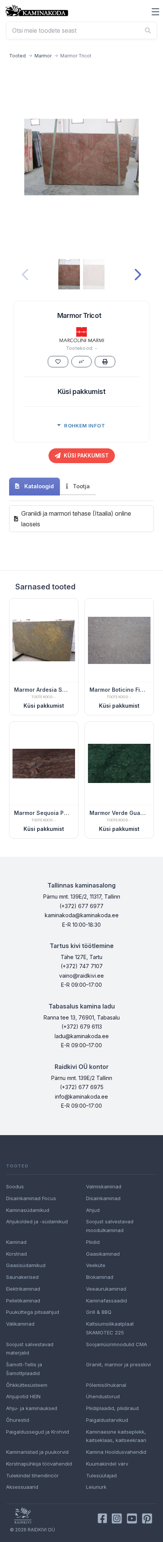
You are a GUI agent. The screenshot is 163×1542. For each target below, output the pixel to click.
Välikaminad (20, 1324)
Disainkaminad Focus (31, 1198)
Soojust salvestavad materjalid (29, 1348)
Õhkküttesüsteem (26, 1385)
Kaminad (16, 1242)
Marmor (43, 56)
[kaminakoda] (37, 10)
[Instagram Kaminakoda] (116, 1518)
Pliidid (93, 1242)
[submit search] (148, 30)
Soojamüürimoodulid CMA (116, 1344)
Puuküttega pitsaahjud (32, 1312)
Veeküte (95, 1265)
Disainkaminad (103, 1198)
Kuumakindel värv (107, 1464)
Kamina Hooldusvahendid (116, 1452)
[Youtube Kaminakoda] (132, 1518)
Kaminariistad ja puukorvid (37, 1452)
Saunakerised (22, 1277)
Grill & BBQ (98, 1312)
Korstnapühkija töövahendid (39, 1464)
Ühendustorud (103, 1396)
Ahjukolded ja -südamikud (37, 1221)
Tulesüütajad (101, 1475)
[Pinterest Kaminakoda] (147, 1518)
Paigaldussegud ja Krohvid (37, 1432)
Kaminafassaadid (106, 1300)
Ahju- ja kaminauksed (31, 1408)
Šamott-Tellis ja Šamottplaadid (24, 1368)
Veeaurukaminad (106, 1289)
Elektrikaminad (23, 1289)
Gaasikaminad (103, 1254)
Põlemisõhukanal (106, 1385)
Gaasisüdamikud (25, 1265)
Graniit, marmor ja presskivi (118, 1364)
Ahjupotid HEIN (23, 1396)
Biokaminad (99, 1277)
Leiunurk (96, 1487)
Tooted (17, 56)
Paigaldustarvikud (107, 1420)
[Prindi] (105, 361)
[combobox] (81, 30)
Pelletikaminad (23, 1300)
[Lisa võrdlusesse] (81, 361)
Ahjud (93, 1210)
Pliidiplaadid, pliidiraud (112, 1408)
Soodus (15, 1186)
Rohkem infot (84, 425)
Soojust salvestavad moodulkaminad (109, 1225)
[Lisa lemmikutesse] (58, 361)
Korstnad (16, 1254)
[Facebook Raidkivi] (102, 1518)
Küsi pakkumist (82, 391)
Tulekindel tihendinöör (32, 1475)
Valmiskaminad (103, 1186)
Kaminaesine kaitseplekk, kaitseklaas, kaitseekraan (116, 1436)
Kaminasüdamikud (27, 1210)
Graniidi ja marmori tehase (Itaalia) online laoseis (76, 519)
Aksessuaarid (22, 1487)
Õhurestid (17, 1420)
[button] (155, 11)
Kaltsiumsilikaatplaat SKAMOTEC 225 (110, 1328)
